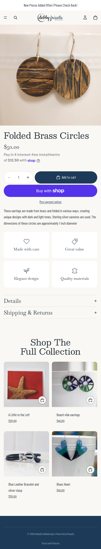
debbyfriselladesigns (44, 533)
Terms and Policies (50, 543)
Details (12, 300)
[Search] (15, 17)
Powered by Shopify (64, 533)
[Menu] (5, 17)
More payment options (50, 202)
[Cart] (95, 17)
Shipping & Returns (28, 312)
